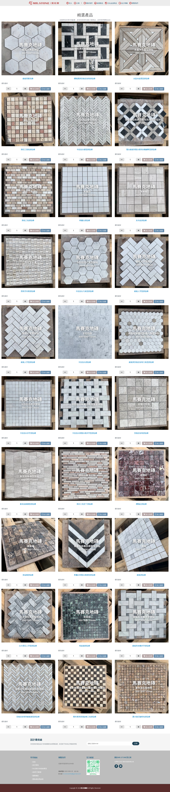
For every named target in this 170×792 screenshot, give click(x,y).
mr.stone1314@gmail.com (72, 774)
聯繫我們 (135, 3)
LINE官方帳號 (36, 772)
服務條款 (35, 775)
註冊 (78, 3)
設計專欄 (124, 3)
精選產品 (100, 3)
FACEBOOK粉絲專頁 (39, 768)
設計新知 (35, 765)
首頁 (34, 762)
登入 (70, 3)
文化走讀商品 (112, 3)
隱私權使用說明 (37, 779)
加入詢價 (35, 89)
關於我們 (89, 3)
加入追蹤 (46, 89)
